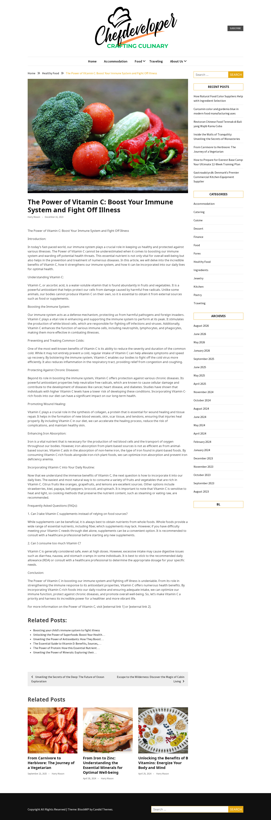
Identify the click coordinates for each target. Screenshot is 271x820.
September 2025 (204, 359)
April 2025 (200, 383)
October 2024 (202, 400)
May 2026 (199, 342)
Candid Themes (102, 809)
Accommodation (115, 61)
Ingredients (201, 270)
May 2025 (199, 375)
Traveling (156, 61)
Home (92, 61)
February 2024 (202, 442)
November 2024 (203, 392)
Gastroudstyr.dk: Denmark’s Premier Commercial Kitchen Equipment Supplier (216, 177)
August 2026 (201, 325)
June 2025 (200, 367)
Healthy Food (202, 262)
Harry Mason (34, 217)
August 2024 (201, 408)
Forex (197, 253)
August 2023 (201, 491)
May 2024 (199, 425)
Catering (199, 212)
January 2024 (202, 450)
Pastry (198, 295)
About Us (176, 61)
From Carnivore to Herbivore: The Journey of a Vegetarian (51, 763)
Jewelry (198, 278)
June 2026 (200, 334)
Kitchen (199, 286)
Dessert (198, 228)
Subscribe (235, 28)
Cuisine (198, 220)
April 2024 (200, 433)
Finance (198, 237)
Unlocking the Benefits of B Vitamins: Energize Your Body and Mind (163, 763)
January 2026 (202, 350)
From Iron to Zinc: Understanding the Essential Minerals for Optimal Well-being (103, 765)
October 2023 (202, 475)
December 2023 (203, 458)
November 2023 (203, 466)
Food (138, 61)
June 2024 (200, 417)
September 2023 (204, 483)
